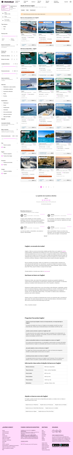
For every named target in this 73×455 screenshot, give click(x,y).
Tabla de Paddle (6, 116)
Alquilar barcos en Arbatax (60, 404)
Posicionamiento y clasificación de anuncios (10, 445)
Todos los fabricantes (46, 449)
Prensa (3, 434)
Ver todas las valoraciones (46, 203)
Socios (3, 442)
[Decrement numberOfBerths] (12, 59)
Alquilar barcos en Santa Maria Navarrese (34, 408)
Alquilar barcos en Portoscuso (46, 404)
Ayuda (3, 430)
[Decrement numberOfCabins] (12, 56)
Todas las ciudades (7, 171)
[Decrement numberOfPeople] (12, 52)
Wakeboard (5, 102)
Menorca (43, 431)
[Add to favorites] (35, 22)
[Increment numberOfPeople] (17, 52)
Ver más (45, 235)
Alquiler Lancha (45, 444)
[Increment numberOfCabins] (17, 56)
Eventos (5, 96)
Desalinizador (6, 107)
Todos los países (7, 145)
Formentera (44, 434)
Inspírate (66, 1)
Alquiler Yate (44, 448)
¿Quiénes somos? (5, 431)
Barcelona (44, 435)
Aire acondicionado (7, 112)
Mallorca (43, 433)
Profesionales (4, 435)
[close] (70, 14)
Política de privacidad (6, 437)
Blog (3, 449)
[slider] (2, 36)
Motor (4, 26)
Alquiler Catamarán (45, 445)
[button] (28, 32)
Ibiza (43, 430)
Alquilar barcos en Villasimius (32, 404)
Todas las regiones (7, 153)
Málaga (43, 438)
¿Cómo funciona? (5, 433)
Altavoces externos (7, 114)
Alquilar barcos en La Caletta (51, 408)
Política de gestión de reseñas (7, 448)
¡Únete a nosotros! (5, 444)
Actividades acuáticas (8, 89)
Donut (4, 105)
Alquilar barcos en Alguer (31, 411)
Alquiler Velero (44, 442)
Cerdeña (23, 10)
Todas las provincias (7, 162)
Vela (4, 28)
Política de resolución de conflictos (8, 446)
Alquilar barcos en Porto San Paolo (45, 411)
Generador (5, 109)
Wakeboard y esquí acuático (9, 86)
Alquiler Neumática (45, 447)
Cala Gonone (32, 10)
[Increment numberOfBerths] (17, 59)
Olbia (27, 10)
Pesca (4, 93)
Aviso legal (4, 441)
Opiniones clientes (24, 441)
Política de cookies (5, 438)
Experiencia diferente (8, 91)
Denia (43, 437)
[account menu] (70, 2)
